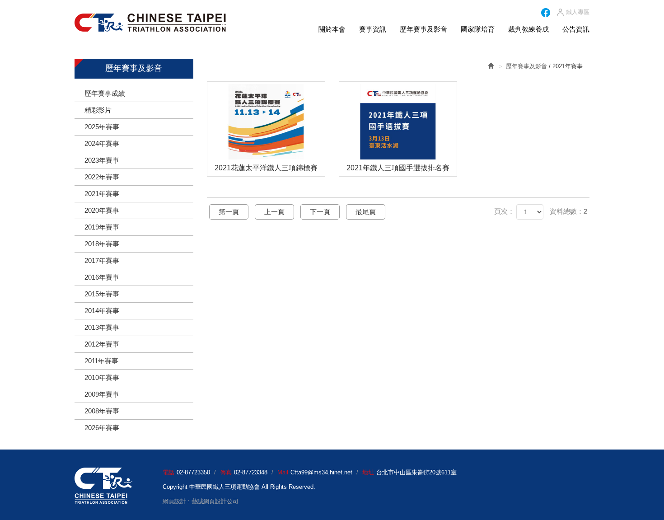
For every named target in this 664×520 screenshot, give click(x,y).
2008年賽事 (101, 411)
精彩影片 (98, 110)
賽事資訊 (372, 29)
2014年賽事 (101, 310)
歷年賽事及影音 (423, 29)
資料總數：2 (568, 211)
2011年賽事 (101, 361)
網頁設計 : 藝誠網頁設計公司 (200, 501)
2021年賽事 (101, 193)
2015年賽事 (101, 294)
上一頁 (274, 211)
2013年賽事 (101, 327)
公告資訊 (575, 29)
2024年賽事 (101, 143)
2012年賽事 (101, 344)
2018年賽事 (101, 244)
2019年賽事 (101, 227)
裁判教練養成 (528, 29)
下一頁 (320, 211)
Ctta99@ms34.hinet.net (321, 472)
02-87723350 (193, 472)
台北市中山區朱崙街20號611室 (416, 472)
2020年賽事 (101, 210)
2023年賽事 (101, 160)
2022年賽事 (101, 177)
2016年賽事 (101, 277)
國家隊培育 (478, 29)
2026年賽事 (101, 427)
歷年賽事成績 (104, 93)
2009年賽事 (101, 394)
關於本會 (332, 29)
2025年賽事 (101, 127)
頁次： (504, 211)
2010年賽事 (101, 377)
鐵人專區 (577, 12)
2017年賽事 (101, 260)
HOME (150, 23)
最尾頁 (365, 211)
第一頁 (229, 211)
